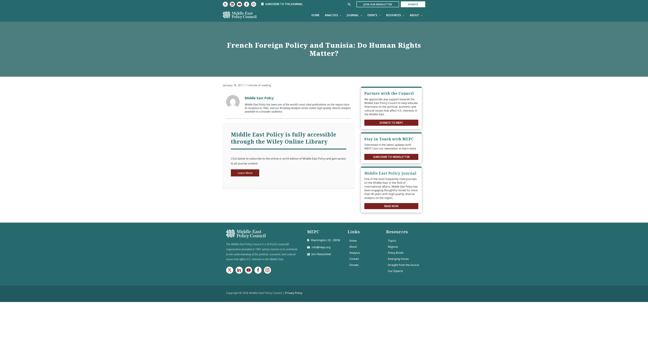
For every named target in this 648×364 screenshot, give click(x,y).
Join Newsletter (321, 254)
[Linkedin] (232, 4)
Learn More (245, 173)
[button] (391, 123)
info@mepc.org (321, 247)
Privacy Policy (293, 293)
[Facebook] (246, 4)
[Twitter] (225, 4)
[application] (339, 15)
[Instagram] (253, 4)
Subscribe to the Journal (284, 4)
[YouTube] (239, 4)
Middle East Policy (259, 98)
